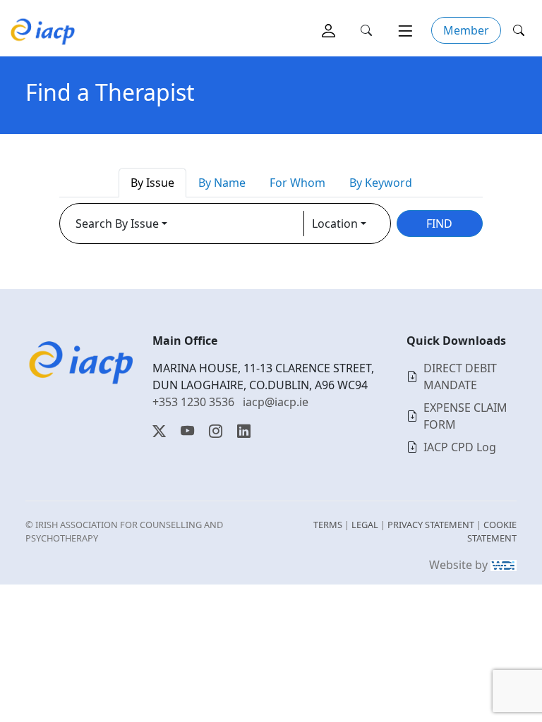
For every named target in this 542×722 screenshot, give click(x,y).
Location (335, 223)
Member (466, 30)
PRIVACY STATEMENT (430, 524)
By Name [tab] (222, 182)
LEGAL (364, 524)
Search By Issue (117, 223)
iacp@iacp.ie (275, 402)
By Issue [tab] (152, 182)
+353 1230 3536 (193, 402)
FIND (439, 223)
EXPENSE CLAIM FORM (465, 416)
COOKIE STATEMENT (492, 531)
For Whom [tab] (297, 182)
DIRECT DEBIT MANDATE (460, 376)
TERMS (327, 524)
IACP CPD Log (459, 447)
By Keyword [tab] (380, 182)
